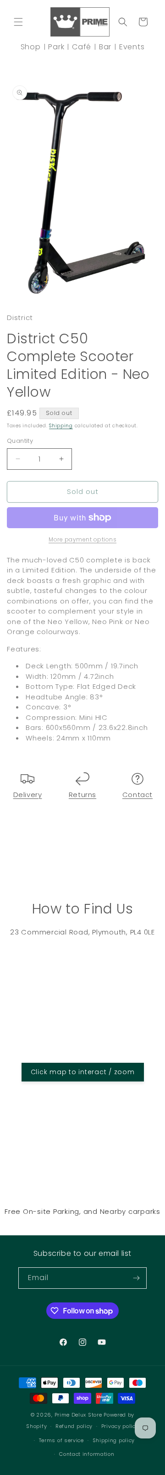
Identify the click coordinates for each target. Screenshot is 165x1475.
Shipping (61, 425)
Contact (137, 794)
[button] (18, 22)
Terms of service (61, 1440)
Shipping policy (114, 1440)
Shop (31, 47)
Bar (105, 47)
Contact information (86, 1454)
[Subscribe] (136, 1278)
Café (81, 47)
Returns (82, 794)
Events (132, 47)
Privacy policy (120, 1426)
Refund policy (74, 1426)
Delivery (27, 794)
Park (56, 47)
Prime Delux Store (78, 1414)
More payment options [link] (82, 539)
